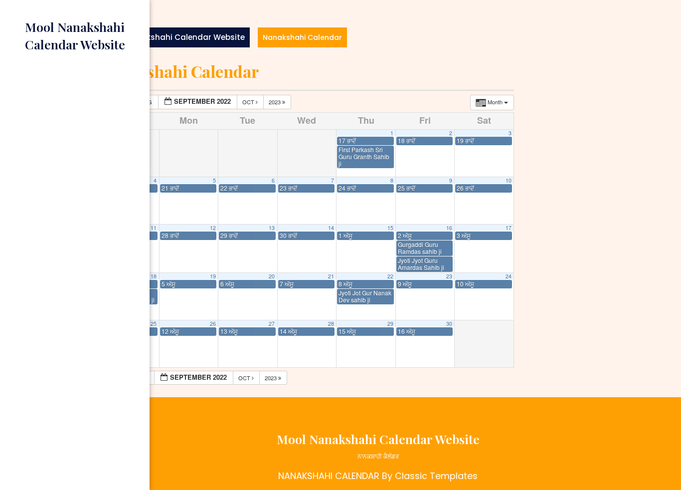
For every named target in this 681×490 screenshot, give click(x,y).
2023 (275, 102)
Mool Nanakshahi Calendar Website (175, 37)
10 (508, 180)
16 (449, 228)
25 (154, 323)
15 (390, 228)
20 (272, 276)
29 (390, 323)
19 (213, 276)
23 (449, 276)
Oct (249, 102)
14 (331, 228)
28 (331, 323)
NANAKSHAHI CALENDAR (328, 476)
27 (272, 323)
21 (331, 276)
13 (272, 228)
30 (449, 323)
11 (154, 228)
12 (213, 228)
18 (154, 276)
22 (390, 276)
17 (508, 228)
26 (213, 323)
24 (508, 276)
